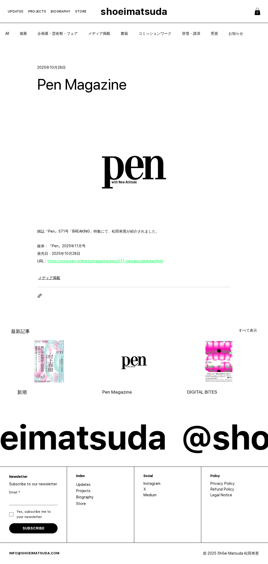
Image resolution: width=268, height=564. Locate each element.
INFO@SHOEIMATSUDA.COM (34, 553)
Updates (83, 484)
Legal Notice (221, 495)
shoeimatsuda (133, 11)
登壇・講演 (191, 33)
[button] (257, 11)
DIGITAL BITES (202, 392)
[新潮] (49, 361)
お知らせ (235, 33)
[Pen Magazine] (134, 361)
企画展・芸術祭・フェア (57, 33)
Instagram (151, 483)
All (7, 33)
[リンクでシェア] (39, 295)
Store (81, 504)
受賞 (214, 33)
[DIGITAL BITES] (219, 361)
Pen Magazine (117, 392)
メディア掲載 (99, 33)
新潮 (22, 392)
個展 (23, 33)
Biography (85, 497)
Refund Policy (222, 489)
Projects (83, 491)
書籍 (124, 33)
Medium (150, 495)
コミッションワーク (154, 33)
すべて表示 (248, 330)
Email (14, 492)
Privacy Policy (222, 483)
